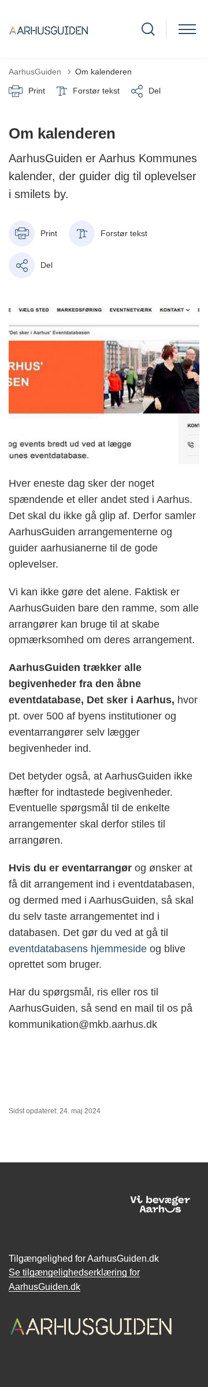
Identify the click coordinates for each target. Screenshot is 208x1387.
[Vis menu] (187, 29)
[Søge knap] (148, 29)
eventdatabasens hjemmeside (78, 949)
